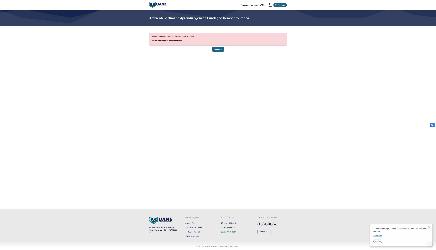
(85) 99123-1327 (229, 232)
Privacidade (377, 236)
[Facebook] (260, 224)
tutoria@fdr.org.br (230, 223)
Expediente (264, 231)
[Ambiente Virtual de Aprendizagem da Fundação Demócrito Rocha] (157, 5)
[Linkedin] (274, 224)
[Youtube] (270, 224)
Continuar (378, 241)
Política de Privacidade (193, 232)
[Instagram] (265, 224)
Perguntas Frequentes (193, 227)
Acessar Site (190, 223)
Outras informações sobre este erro (167, 41)
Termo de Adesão (192, 236)
